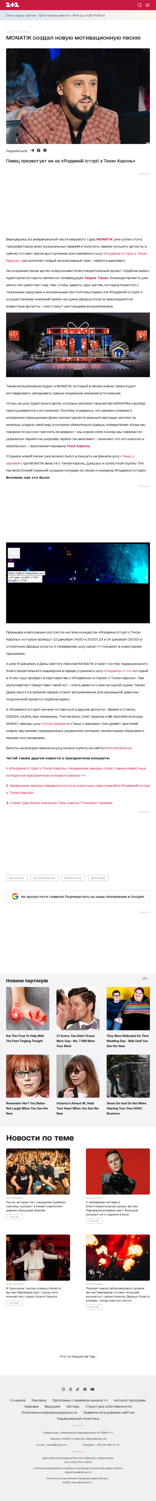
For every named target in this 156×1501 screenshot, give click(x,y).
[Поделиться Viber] (45, 150)
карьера (32, 1406)
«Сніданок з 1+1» (117, 670)
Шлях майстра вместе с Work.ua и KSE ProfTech (72, 15)
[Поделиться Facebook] (38, 150)
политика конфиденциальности (49, 1412)
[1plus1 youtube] (92, 1389)
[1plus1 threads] (70, 1389)
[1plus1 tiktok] (77, 1389)
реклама (39, 1400)
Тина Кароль (78, 446)
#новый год (73, 877)
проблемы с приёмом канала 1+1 (80, 1400)
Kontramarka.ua (117, 748)
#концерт (16, 877)
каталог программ (130, 1400)
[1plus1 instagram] (63, 1389)
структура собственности (109, 1406)
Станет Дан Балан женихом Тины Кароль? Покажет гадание (61, 802)
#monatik (98, 877)
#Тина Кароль (44, 877)
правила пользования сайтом (108, 1412)
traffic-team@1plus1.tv (77, 1482)
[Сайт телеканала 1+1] (12, 5)
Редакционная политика (78, 1418)
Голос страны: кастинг (21, 15)
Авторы (72, 1406)
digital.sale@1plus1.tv (78, 1472)
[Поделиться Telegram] (32, 150)
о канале (18, 1400)
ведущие (52, 1406)
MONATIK (104, 239)
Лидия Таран (96, 277)
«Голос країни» (54, 723)
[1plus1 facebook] (85, 1389)
